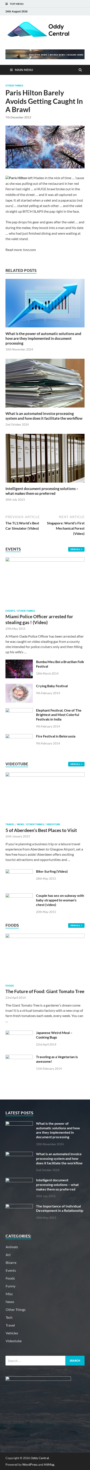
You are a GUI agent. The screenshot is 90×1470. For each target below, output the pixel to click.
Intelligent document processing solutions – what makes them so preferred (41, 491)
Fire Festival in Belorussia (55, 736)
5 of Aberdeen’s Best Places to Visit (41, 830)
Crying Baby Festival (52, 686)
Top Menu (17, 3)
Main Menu (24, 70)
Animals (12, 1247)
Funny (10, 1286)
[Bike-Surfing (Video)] (19, 872)
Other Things (14, 85)
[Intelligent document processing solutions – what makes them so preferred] (45, 484)
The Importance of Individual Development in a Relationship (59, 1208)
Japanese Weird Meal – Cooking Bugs (54, 1035)
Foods (9, 985)
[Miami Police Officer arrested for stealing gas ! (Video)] (45, 560)
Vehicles (12, 1333)
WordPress (30, 1464)
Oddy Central (40, 1458)
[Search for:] (45, 1361)
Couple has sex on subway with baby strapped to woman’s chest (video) (60, 900)
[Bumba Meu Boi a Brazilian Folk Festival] (19, 662)
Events (10, 610)
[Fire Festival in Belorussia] (19, 736)
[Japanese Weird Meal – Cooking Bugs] (19, 1033)
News (20, 824)
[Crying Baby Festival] (19, 686)
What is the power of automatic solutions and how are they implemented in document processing (43, 338)
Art (8, 1255)
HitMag (49, 1464)
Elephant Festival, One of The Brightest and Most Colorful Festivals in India (58, 714)
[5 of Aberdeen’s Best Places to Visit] (45, 775)
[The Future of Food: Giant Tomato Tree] (45, 937)
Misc (9, 1294)
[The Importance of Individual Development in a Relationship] (19, 1206)
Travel (10, 824)
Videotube (53, 824)
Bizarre (11, 1262)
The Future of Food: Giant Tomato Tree (44, 991)
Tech (9, 1317)
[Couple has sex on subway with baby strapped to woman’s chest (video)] (19, 896)
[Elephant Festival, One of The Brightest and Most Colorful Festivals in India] (19, 711)
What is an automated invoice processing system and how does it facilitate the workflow (43, 416)
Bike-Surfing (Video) (52, 871)
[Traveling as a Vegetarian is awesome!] (19, 1057)
